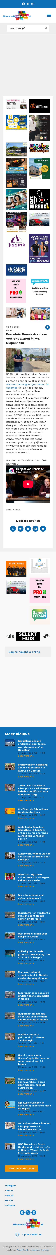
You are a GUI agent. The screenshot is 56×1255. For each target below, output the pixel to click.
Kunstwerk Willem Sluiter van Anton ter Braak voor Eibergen (34, 856)
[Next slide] (49, 636)
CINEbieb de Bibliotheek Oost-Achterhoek (33, 811)
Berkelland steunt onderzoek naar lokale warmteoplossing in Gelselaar (32, 745)
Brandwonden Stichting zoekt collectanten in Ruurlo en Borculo (33, 767)
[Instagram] (32, 3)
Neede (9, 1190)
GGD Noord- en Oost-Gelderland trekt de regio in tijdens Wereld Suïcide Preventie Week (34, 1149)
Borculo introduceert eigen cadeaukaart (31, 896)
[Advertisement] (28, 66)
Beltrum (10, 1205)
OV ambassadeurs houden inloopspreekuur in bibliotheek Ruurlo (34, 1126)
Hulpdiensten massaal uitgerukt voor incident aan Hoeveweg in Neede (33, 1016)
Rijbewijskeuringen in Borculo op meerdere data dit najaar (34, 1105)
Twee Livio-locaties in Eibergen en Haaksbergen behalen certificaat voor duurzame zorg (34, 790)
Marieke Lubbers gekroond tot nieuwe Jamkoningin (31, 1037)
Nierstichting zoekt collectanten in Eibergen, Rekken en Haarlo (34, 877)
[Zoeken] (46, 28)
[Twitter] (28, 3)
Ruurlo (9, 1200)
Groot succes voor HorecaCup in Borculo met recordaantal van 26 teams (34, 1060)
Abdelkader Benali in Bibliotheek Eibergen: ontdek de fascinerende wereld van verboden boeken (33, 833)
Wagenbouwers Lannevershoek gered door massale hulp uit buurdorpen (31, 1083)
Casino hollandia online (24, 651)
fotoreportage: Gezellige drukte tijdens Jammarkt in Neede (33, 995)
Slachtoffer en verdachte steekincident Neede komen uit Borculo (34, 915)
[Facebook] (23, 3)
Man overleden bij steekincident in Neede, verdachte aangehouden (33, 975)
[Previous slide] (7, 636)
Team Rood (22, 1250)
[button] (47, 327)
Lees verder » (26, 755)
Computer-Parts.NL (40, 1250)
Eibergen (10, 1185)
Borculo (9, 1195)
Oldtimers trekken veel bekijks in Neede (32, 935)
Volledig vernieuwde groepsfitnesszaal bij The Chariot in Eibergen (34, 954)
